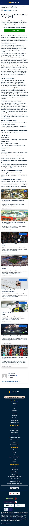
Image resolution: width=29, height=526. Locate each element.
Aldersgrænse (14, 442)
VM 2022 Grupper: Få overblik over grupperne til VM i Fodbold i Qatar (14, 223)
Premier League (10, 6)
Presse (14, 459)
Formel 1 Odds (14, 471)
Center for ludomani (14, 430)
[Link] (14, 196)
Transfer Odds (15, 469)
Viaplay (13, 168)
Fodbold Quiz (14, 410)
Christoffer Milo (7, 10)
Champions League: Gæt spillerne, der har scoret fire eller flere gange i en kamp (14, 358)
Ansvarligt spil (14, 425)
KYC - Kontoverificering (14, 444)
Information (14, 447)
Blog (14, 408)
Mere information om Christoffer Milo (10, 381)
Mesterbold (3, 6)
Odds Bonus (14, 415)
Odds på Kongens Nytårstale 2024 (14, 483)
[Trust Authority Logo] (9, 502)
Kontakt (14, 452)
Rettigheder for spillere (14, 435)
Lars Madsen (9, 208)
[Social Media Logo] (11, 488)
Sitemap (14, 461)
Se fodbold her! (14, 31)
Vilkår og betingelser (14, 440)
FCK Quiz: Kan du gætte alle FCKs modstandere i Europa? (13, 244)
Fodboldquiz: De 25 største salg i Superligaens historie (13, 313)
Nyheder (14, 403)
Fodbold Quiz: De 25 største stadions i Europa (13, 336)
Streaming (14, 418)
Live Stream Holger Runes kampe (14, 476)
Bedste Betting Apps (14, 422)
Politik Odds (14, 467)
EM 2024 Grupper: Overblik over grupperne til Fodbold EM (13, 201)
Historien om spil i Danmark (14, 437)
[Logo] (14, 392)
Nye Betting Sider (14, 420)
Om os (14, 450)
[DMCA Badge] (9, 498)
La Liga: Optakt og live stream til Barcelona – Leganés (12, 267)
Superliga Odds (14, 474)
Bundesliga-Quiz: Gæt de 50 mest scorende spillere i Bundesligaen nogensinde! (14, 290)
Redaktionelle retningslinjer (14, 457)
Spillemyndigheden (14, 432)
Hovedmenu (14, 401)
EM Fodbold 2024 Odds (14, 479)
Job (14, 454)
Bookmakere (14, 413)
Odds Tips (14, 406)
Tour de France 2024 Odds (14, 481)
